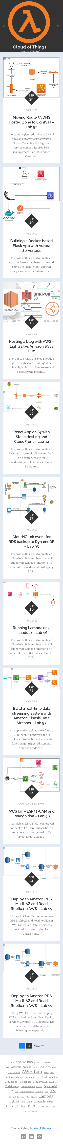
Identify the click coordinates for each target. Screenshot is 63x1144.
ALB (12, 1062)
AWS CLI (51, 1066)
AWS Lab (32, 1071)
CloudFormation (49, 1077)
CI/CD (29, 1077)
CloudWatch (40, 1081)
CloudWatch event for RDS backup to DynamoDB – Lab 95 (32, 542)
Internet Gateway (16, 1097)
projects (40, 1101)
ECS (16, 1091)
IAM (53, 1091)
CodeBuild (53, 1082)
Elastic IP (39, 1091)
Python (50, 1102)
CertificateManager (15, 1077)
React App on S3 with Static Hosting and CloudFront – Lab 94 (31, 437)
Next (37, 1045)
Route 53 (25, 1106)
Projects (38, 804)
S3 (33, 1106)
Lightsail (14, 1101)
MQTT (29, 1102)
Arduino (27, 1066)
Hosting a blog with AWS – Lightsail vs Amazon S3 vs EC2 (31, 346)
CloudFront (11, 1081)
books (46, 1072)
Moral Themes (42, 1128)
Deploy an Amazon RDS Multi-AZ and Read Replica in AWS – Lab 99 (31, 904)
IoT (28, 1096)
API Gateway (13, 1066)
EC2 (9, 1091)
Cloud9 (36, 1077)
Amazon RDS (24, 1062)
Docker (39, 1086)
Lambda (45, 1096)
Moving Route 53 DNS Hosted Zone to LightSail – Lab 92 (31, 122)
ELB (46, 1091)
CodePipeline (28, 1086)
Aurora (36, 1067)
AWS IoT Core (14, 1072)
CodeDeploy (12, 1086)
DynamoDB (50, 1086)
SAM (38, 1106)
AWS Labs (31, 110)
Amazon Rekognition (42, 1062)
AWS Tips (31, 334)
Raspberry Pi (12, 1106)
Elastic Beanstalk (26, 1091)
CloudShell (25, 1081)
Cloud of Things (30, 46)
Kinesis (34, 1097)
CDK (52, 1072)
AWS (42, 1067)
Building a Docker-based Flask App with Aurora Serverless (31, 246)
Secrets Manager (49, 1106)
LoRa (23, 1102)
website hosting (31, 1111)
